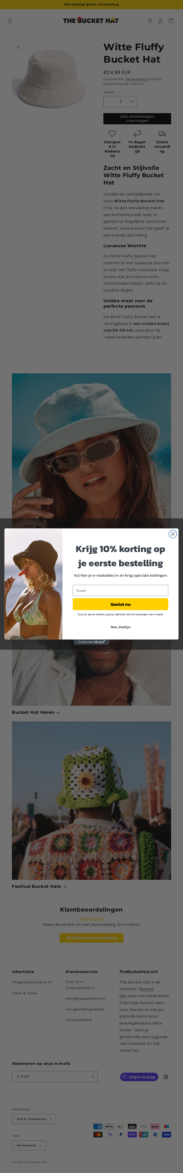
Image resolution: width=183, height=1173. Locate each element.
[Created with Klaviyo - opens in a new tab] (91, 641)
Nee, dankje (120, 626)
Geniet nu (121, 604)
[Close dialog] (173, 534)
